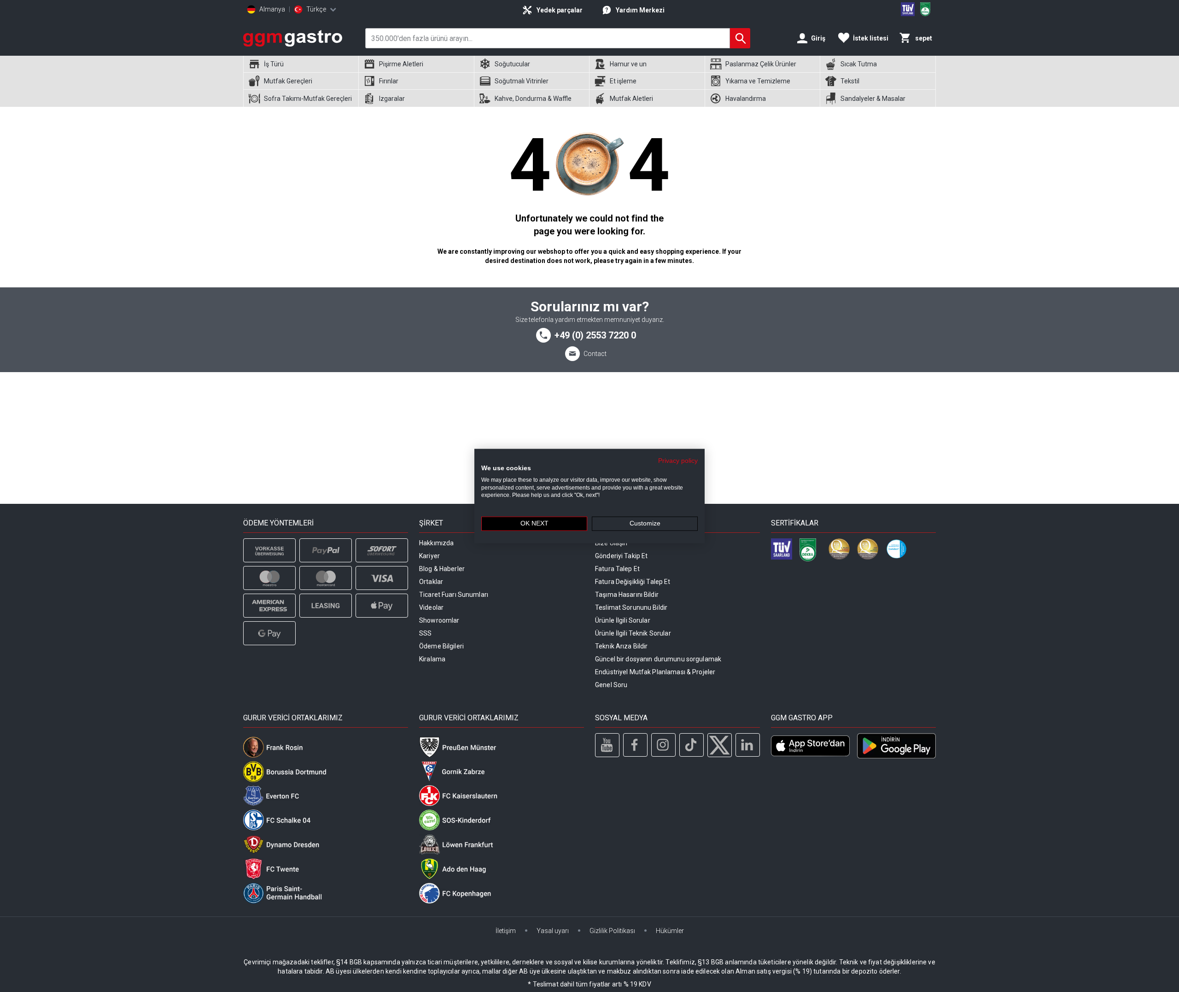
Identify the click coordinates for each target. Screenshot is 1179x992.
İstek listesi (870, 38)
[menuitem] (300, 64)
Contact (595, 353)
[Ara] (740, 38)
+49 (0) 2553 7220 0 (595, 335)
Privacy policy (678, 460)
